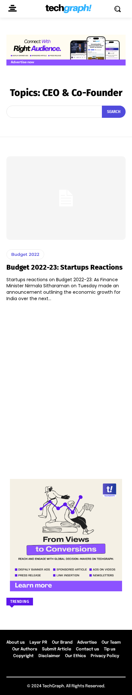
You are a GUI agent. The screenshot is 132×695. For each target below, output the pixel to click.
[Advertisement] (66, 387)
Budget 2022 (25, 254)
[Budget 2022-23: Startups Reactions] (66, 198)
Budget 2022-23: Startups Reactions (64, 267)
